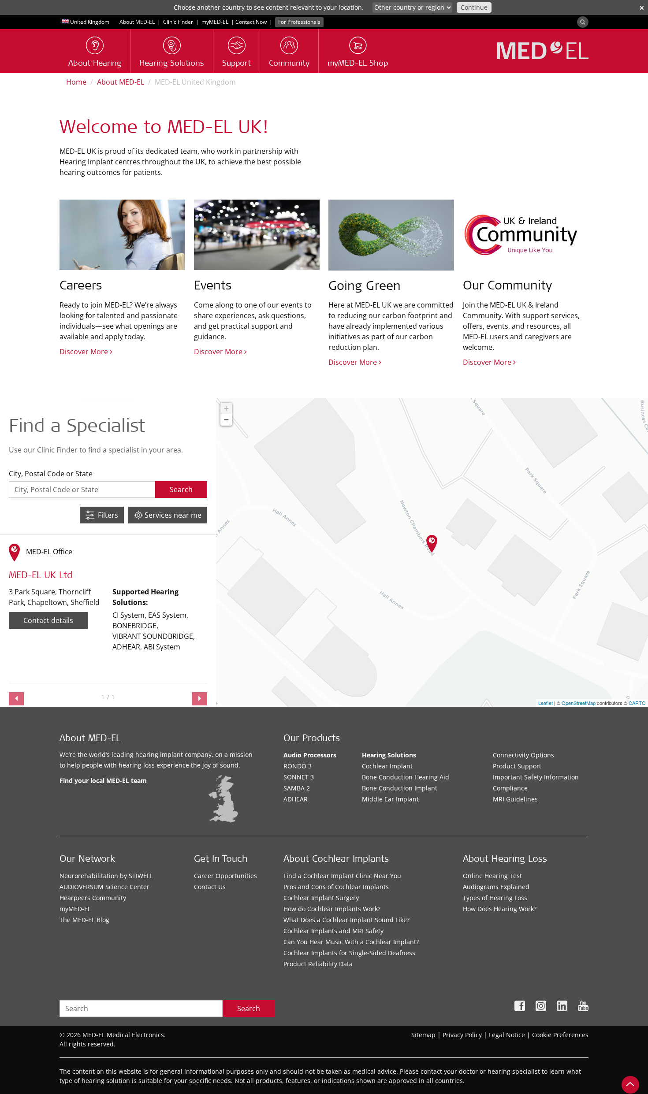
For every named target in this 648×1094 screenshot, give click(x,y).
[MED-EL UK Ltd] (431, 544)
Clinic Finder (178, 22)
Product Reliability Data (318, 964)
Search (248, 1008)
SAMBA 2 (296, 788)
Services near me (172, 515)
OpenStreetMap (579, 702)
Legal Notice (507, 1035)
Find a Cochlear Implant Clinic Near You (342, 875)
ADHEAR (295, 799)
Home (76, 82)
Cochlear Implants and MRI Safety (333, 931)
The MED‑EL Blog (84, 920)
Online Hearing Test (492, 875)
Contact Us (210, 887)
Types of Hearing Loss (495, 898)
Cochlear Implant (387, 766)
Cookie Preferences (560, 1035)
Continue (474, 7)
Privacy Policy (462, 1035)
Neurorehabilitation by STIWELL (106, 875)
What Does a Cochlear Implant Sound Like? (346, 920)
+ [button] (226, 408)
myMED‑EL (214, 22)
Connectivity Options (523, 755)
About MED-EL (137, 22)
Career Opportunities (225, 875)
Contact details (48, 620)
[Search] (582, 22)
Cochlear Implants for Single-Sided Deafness (349, 953)
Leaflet (545, 702)
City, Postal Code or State (51, 473)
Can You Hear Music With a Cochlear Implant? (351, 942)
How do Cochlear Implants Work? (331, 909)
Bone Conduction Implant (399, 788)
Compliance (510, 788)
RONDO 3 (297, 766)
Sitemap (423, 1035)
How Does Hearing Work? (499, 909)
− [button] (226, 419)
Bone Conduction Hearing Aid (405, 777)
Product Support (517, 766)
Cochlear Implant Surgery (321, 898)
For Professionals (299, 22)
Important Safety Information (536, 777)
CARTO (637, 702)
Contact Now (251, 22)
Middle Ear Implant (390, 799)
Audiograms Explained (496, 887)
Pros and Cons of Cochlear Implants (336, 887)
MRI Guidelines (515, 799)
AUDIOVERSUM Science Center (104, 887)
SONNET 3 (298, 777)
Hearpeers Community (93, 898)
